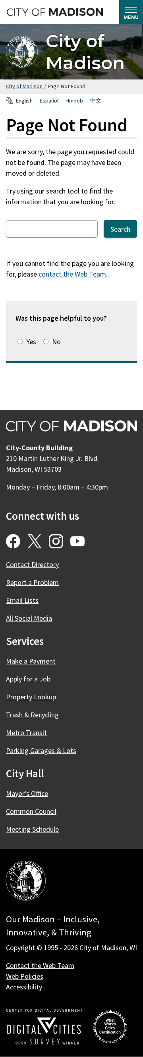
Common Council (31, 811)
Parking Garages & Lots (41, 750)
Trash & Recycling (32, 714)
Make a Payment (31, 661)
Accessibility (24, 986)
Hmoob (74, 100)
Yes (31, 341)
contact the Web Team (72, 274)
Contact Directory (32, 564)
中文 (95, 100)
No (56, 341)
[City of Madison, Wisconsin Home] (26, 882)
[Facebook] (13, 541)
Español (49, 100)
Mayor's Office (27, 793)
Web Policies (24, 976)
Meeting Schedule (32, 829)
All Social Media (29, 618)
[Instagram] (56, 541)
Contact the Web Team (40, 965)
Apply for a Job (28, 678)
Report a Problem (32, 582)
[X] (34, 541)
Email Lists (22, 600)
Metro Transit (26, 732)
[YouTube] (77, 541)
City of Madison (85, 52)
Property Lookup (31, 696)
